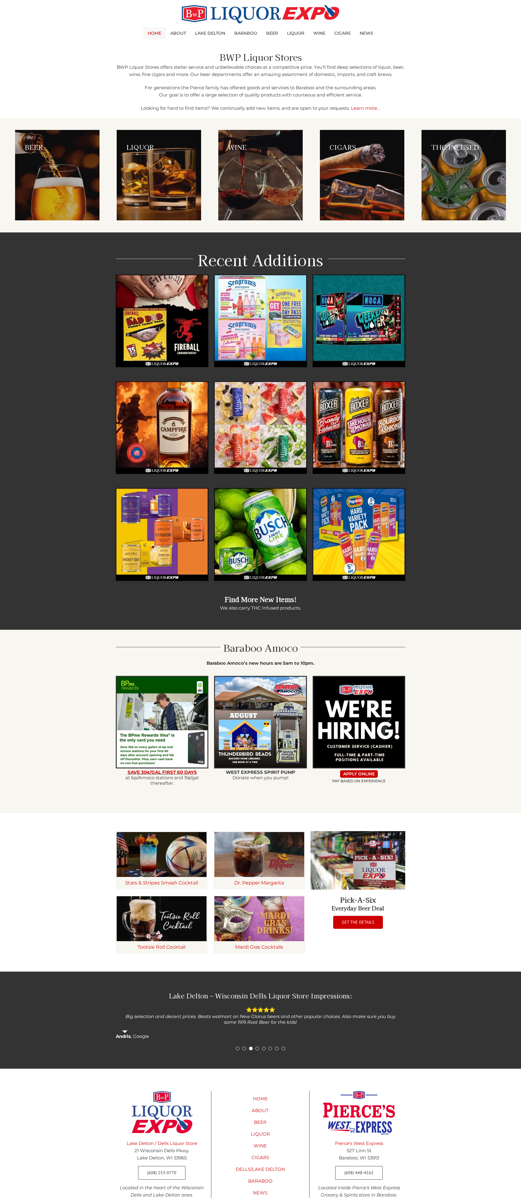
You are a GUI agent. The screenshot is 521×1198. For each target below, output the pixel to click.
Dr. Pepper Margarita (259, 883)
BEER (260, 1122)
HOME (260, 1099)
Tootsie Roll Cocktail (161, 947)
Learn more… (365, 108)
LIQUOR (260, 1134)
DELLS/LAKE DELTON (260, 1169)
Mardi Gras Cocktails (259, 947)
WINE (260, 1146)
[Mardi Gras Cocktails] (259, 918)
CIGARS (260, 1157)
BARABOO (260, 1181)
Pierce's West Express (359, 1143)
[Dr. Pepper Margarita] (259, 854)
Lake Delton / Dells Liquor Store (162, 1143)
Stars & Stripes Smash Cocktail (161, 883)
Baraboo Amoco (260, 647)
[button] (237, 1048)
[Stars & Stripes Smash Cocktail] (162, 854)
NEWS (260, 1193)
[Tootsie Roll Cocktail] (162, 918)
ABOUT (260, 1110)
